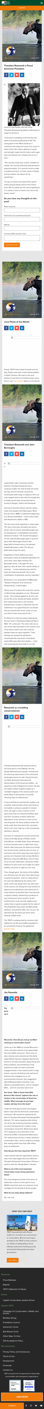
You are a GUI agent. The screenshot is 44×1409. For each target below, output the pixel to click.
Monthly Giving (9, 1318)
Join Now (22, 1396)
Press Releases (9, 1280)
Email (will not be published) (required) (17, 216)
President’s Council (11, 1322)
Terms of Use (9, 1356)
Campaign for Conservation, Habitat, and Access (20, 1312)
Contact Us (8, 1370)
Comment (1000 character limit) (15, 234)
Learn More (12, 1260)
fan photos (18, 381)
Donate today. (9, 929)
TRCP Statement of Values (14, 1289)
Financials (7, 1365)
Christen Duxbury (13, 58)
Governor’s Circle (10, 1327)
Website (7, 225)
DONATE (22, 8)
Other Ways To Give (11, 1336)
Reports (6, 1284)
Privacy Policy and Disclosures (16, 1352)
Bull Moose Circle (10, 1331)
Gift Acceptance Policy (13, 1340)
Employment (8, 1361)
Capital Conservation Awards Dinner (19, 1300)
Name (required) (9, 207)
